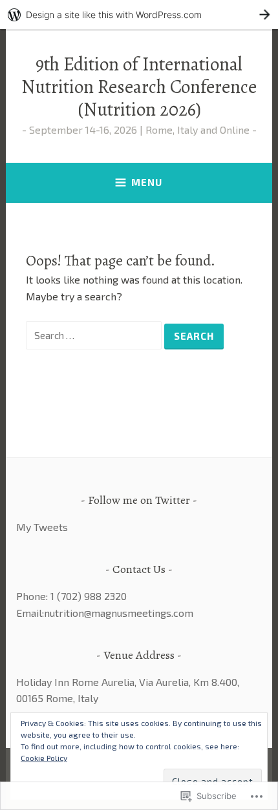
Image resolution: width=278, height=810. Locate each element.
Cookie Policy (44, 757)
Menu (146, 182)
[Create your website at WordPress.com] (139, 14)
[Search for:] (95, 335)
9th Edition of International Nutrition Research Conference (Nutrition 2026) (139, 87)
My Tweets (42, 527)
